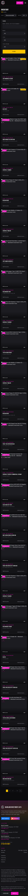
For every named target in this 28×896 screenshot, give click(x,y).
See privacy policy (7, 890)
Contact (3, 861)
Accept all (15, 893)
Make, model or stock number (11, 23)
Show (19, 15)
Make (4, 30)
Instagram (16, 818)
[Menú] (25, 2)
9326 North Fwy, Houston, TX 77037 (9, 827)
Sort (2, 15)
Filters (14, 51)
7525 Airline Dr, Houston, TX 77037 (9, 832)
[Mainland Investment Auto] (3, 3)
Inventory (3, 855)
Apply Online (19, 2)
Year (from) (6, 43)
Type (4, 37)
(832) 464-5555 (5, 839)
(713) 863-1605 (4, 833)
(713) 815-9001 (5, 844)
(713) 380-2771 (4, 828)
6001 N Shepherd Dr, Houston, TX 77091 (10, 837)
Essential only (5, 893)
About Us (3, 859)
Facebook (6, 818)
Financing (3, 857)
